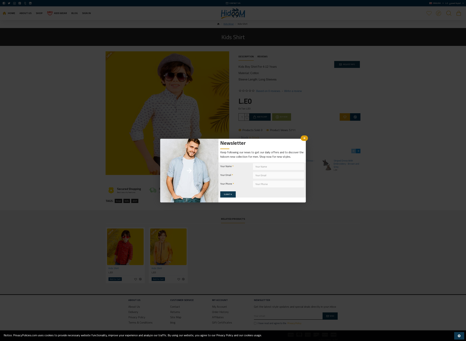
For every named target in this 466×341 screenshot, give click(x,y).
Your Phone (226, 184)
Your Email (225, 175)
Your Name (226, 166)
